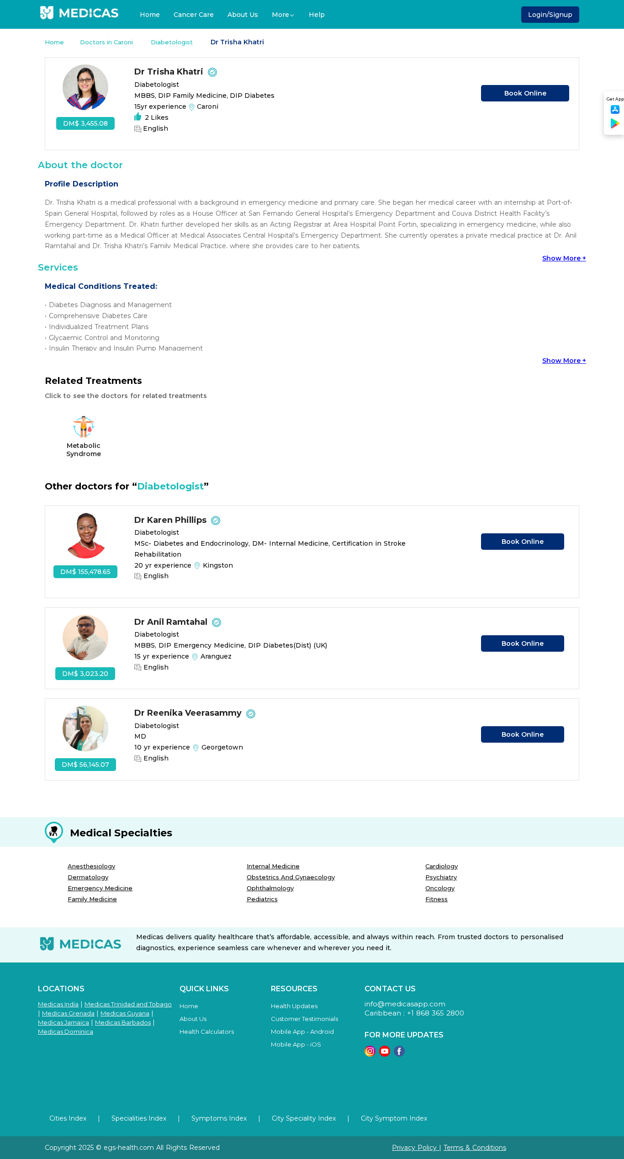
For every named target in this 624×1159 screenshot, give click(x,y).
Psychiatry (441, 877)
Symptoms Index (219, 1118)
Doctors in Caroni (107, 42)
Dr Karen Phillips (171, 520)
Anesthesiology (91, 866)
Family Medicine (92, 899)
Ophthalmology (270, 888)
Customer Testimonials (304, 1018)
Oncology (440, 888)
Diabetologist (173, 42)
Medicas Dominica (65, 1031)
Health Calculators (207, 1031)
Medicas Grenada (68, 1013)
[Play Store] (615, 126)
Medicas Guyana (124, 1013)
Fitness (436, 899)
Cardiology (441, 866)
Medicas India (58, 1004)
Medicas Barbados (123, 1022)
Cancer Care (194, 15)
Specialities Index (138, 1118)
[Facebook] (399, 1054)
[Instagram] (370, 1054)
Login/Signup (550, 15)
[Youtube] (384, 1054)
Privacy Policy (415, 1147)
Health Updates (294, 1006)
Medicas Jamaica (63, 1022)
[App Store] (615, 112)
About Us (242, 15)
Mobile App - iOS (296, 1044)
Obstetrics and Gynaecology (291, 877)
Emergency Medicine (100, 888)
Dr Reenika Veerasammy (189, 713)
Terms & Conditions (475, 1147)
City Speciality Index (304, 1118)
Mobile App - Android (302, 1031)
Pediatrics (262, 899)
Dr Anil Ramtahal (172, 622)
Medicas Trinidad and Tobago (128, 1004)
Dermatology (88, 877)
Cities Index (67, 1118)
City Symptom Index (394, 1118)
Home (150, 15)
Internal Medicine (273, 866)
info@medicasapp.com (405, 1004)
